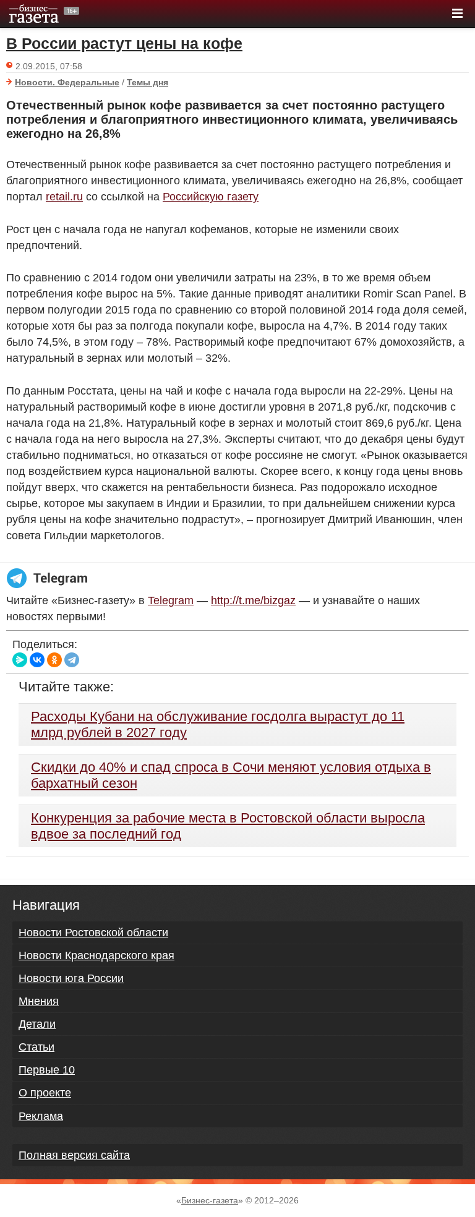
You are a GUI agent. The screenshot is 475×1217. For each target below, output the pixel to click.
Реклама (41, 1116)
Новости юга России (71, 978)
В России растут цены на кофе (124, 43)
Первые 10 (47, 1070)
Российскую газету (211, 196)
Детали (37, 1024)
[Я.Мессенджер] (19, 659)
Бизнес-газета (209, 1200)
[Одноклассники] (54, 659)
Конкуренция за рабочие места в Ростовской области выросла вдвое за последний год (228, 826)
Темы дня (147, 82)
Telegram (171, 600)
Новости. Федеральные (67, 82)
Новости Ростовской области (93, 932)
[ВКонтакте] (37, 659)
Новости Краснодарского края (96, 955)
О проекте (45, 1093)
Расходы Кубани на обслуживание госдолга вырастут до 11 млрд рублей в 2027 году (217, 724)
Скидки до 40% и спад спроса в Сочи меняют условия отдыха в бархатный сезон (231, 775)
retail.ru (64, 196)
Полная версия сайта (74, 1155)
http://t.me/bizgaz (253, 600)
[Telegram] (71, 659)
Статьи (36, 1047)
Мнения (39, 1001)
